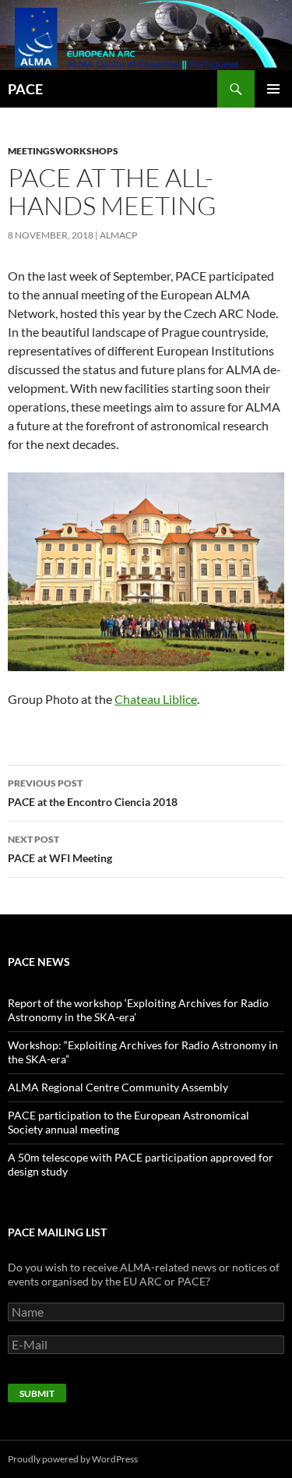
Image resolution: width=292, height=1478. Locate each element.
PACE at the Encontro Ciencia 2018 (93, 792)
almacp (118, 235)
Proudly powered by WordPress (73, 1459)
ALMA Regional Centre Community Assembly (118, 1087)
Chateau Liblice (155, 698)
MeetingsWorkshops (63, 151)
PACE (25, 88)
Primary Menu (273, 89)
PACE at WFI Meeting (60, 849)
